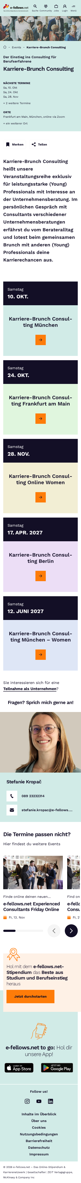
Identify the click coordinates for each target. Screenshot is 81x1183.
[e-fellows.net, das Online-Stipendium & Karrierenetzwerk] (15, 8)
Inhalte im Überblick (39, 1114)
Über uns (39, 1121)
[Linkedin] (50, 1101)
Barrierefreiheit (39, 1141)
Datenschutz (39, 1147)
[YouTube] (39, 1101)
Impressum (39, 1154)
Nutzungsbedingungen (39, 1134)
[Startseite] (4, 47)
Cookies (39, 1127)
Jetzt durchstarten (30, 996)
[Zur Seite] (40, 340)
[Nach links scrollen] (54, 930)
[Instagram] (27, 1101)
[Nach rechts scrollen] (71, 930)
